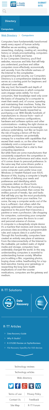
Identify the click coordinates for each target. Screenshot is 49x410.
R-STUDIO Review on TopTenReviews (24, 343)
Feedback (34, 399)
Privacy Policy (34, 394)
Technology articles (24, 372)
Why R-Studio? (14, 338)
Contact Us (15, 399)
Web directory (24, 377)
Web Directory (9, 35)
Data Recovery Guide (16, 333)
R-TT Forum (34, 405)
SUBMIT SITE (42, 4)
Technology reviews (24, 366)
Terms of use (15, 394)
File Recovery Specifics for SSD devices (24, 347)
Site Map (15, 405)
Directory (10, 20)
